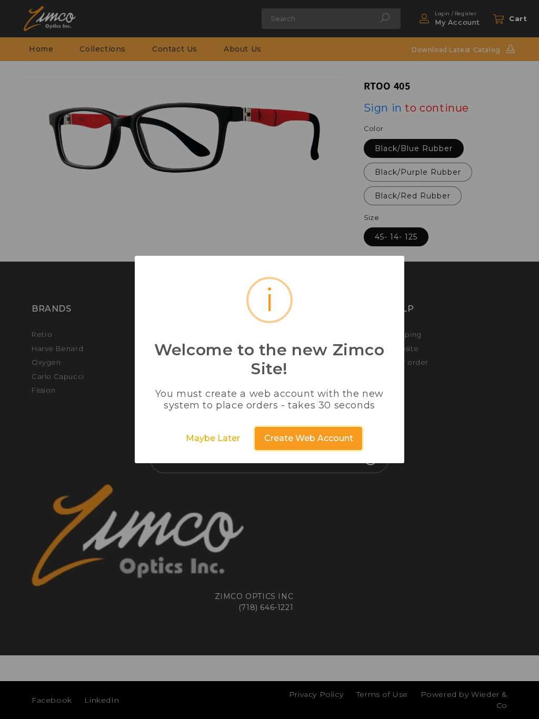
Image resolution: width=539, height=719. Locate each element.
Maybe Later (213, 438)
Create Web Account (308, 438)
